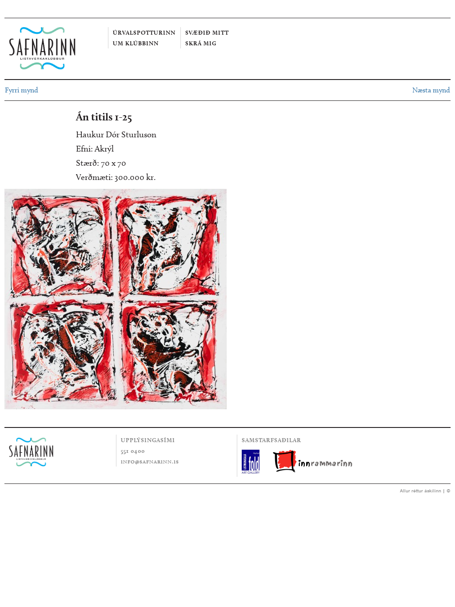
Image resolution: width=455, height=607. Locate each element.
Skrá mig (200, 43)
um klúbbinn (136, 43)
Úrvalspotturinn (144, 32)
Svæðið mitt (207, 32)
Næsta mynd (431, 90)
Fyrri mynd (21, 90)
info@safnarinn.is (150, 462)
